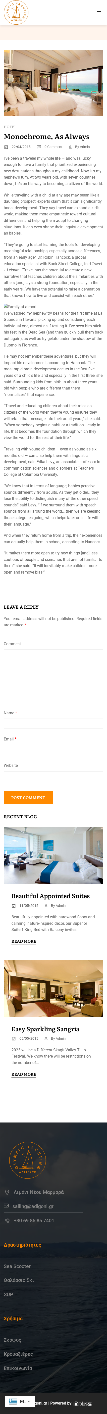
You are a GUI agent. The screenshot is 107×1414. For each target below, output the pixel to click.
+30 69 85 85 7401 (34, 1220)
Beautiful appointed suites (50, 895)
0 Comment (53, 147)
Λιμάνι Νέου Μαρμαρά (39, 1192)
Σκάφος (12, 1340)
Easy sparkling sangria (45, 1028)
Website (11, 765)
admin (85, 147)
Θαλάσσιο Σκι (19, 1280)
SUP (8, 1294)
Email (10, 739)
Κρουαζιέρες (18, 1354)
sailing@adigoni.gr (33, 1206)
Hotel (10, 126)
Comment (12, 643)
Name (10, 713)
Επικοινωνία (18, 1368)
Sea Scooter (17, 1266)
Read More (23, 941)
